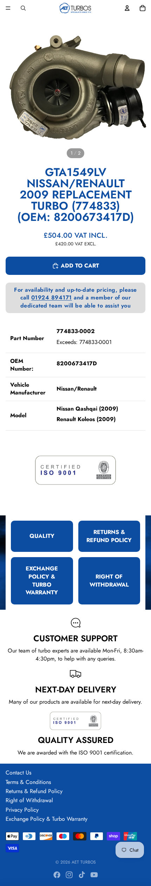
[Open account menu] (127, 8)
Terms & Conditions (28, 782)
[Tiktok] (82, 875)
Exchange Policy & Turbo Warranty (46, 819)
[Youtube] (94, 875)
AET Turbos (84, 862)
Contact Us (18, 773)
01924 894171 (51, 297)
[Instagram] (69, 875)
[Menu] (8, 8)
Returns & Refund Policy (34, 791)
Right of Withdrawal (29, 800)
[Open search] (23, 8)
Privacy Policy (22, 810)
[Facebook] (57, 875)
